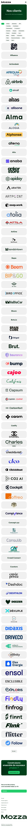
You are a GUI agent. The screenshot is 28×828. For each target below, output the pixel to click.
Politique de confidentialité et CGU (6, 825)
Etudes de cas (4, 805)
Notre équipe (3, 807)
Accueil (2, 798)
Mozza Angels (3, 809)
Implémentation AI (4, 802)
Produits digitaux (4, 800)
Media (2, 812)
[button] (26, 2)
